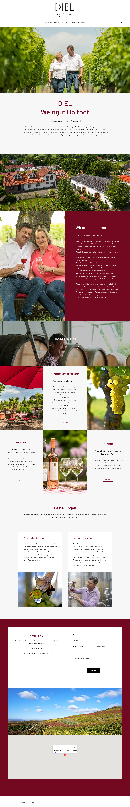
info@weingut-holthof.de (36, 648)
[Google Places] (121, 22)
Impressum (40, 803)
